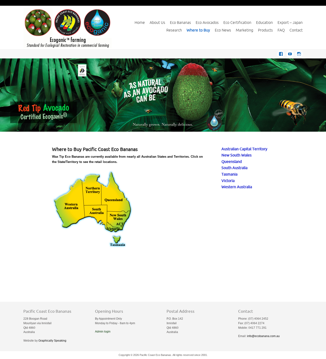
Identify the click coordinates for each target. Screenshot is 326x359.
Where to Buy (198, 30)
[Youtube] (290, 53)
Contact (296, 30)
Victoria (228, 180)
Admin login (102, 331)
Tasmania (229, 174)
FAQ (281, 30)
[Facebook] (281, 53)
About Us (157, 22)
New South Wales (236, 155)
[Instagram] (299, 53)
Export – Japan (290, 22)
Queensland (231, 161)
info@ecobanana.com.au (263, 336)
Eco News (223, 30)
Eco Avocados (207, 22)
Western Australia (236, 186)
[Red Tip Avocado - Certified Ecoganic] (163, 95)
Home (140, 22)
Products (265, 30)
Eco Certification (237, 22)
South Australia (234, 167)
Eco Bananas (180, 22)
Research (174, 30)
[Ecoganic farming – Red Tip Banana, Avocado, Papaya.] (67, 28)
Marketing (244, 30)
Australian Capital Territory (244, 148)
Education (264, 22)
